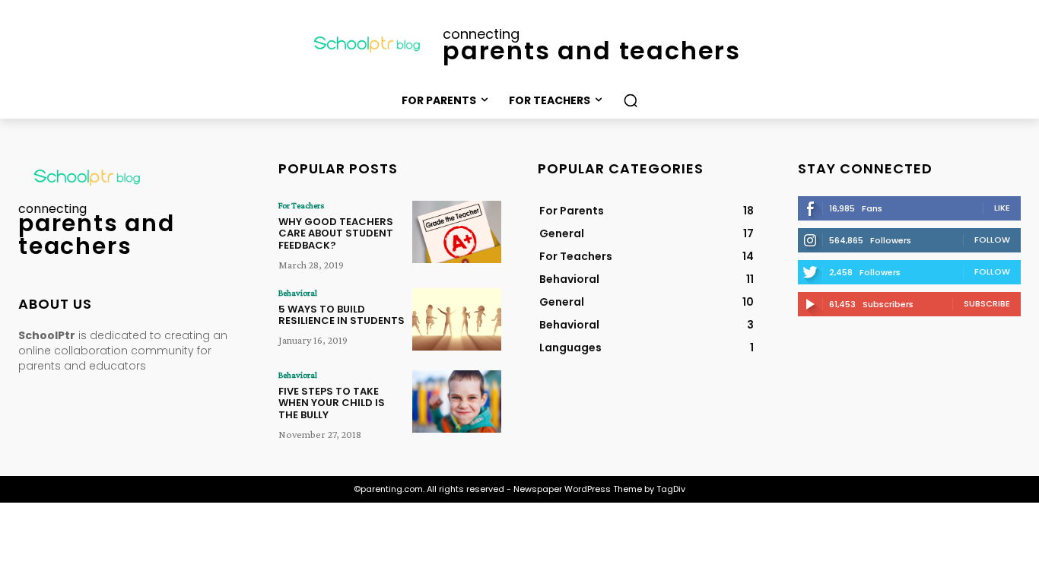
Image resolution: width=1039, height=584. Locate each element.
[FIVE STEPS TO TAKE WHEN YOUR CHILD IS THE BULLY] (456, 401)
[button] (630, 100)
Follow (992, 239)
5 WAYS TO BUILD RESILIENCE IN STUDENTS (341, 315)
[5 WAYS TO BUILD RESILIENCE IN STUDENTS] (456, 319)
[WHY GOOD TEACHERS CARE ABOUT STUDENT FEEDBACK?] (456, 232)
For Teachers (301, 205)
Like (1002, 208)
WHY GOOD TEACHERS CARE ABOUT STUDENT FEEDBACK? (335, 233)
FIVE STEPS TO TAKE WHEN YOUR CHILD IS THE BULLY (331, 403)
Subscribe (987, 303)
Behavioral (297, 292)
